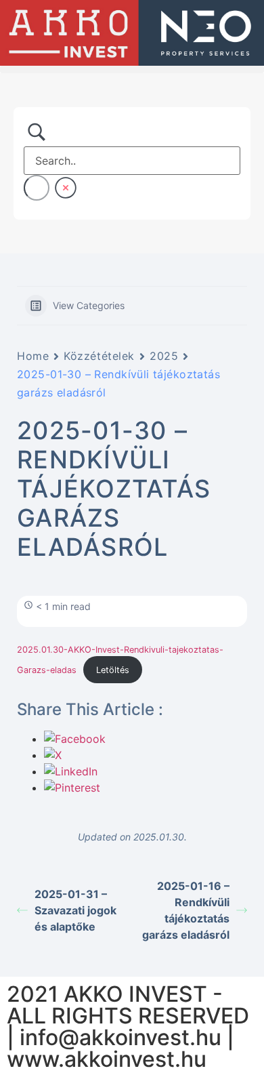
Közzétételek (99, 356)
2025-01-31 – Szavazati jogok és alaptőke (75, 910)
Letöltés (112, 670)
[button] (132, 69)
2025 (164, 356)
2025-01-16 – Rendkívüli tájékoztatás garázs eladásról (185, 910)
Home (33, 356)
